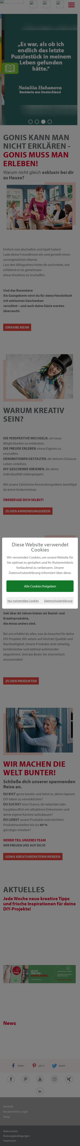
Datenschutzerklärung (58, 601)
